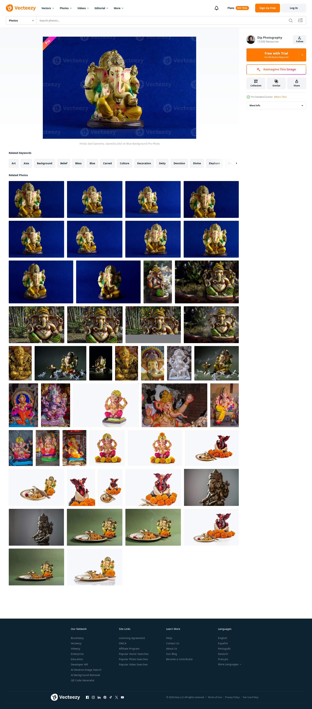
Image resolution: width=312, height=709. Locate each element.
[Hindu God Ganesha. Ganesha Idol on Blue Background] (36, 199)
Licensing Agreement (132, 638)
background (44, 163)
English (222, 638)
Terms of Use (215, 697)
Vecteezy (76, 643)
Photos (64, 8)
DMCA (122, 643)
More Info (255, 105)
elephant (214, 163)
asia (26, 163)
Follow (299, 41)
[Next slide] (233, 163)
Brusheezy (77, 638)
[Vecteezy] (21, 8)
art (14, 163)
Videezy (75, 648)
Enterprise (77, 654)
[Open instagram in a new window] (93, 697)
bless (78, 163)
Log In (294, 8)
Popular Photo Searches (133, 659)
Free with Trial (276, 55)
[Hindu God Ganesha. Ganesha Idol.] (158, 282)
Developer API (79, 664)
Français (223, 659)
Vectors (46, 8)
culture (124, 163)
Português (224, 648)
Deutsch (223, 654)
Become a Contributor (179, 659)
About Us (171, 648)
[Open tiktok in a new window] (110, 697)
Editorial (100, 8)
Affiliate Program (129, 648)
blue (92, 163)
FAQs (169, 638)
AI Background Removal (85, 675)
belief (63, 163)
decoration (144, 163)
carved (107, 163)
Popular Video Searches (133, 664)
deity (162, 163)
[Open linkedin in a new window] (99, 697)
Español (223, 643)
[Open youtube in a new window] (122, 697)
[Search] (291, 20)
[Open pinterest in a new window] (104, 697)
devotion (179, 163)
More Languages (228, 664)
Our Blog (171, 654)
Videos (81, 8)
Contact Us (172, 643)
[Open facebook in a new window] (87, 697)
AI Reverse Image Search (86, 669)
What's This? (280, 96)
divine (197, 163)
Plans (230, 8)
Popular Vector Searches (134, 654)
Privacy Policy (232, 697)
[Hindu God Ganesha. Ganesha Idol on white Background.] (106, 405)
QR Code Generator (83, 680)
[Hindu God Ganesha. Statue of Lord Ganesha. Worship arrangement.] (94, 527)
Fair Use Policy (250, 697)
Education (77, 659)
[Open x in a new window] (116, 697)
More (117, 8)
